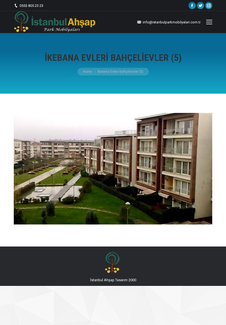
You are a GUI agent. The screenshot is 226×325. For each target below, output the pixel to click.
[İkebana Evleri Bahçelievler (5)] (113, 168)
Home (87, 72)
